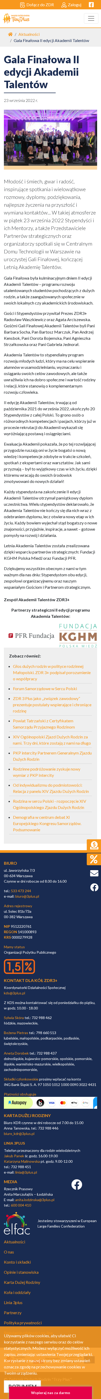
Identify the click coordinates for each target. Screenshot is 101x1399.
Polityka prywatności (23, 1322)
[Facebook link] (76, 1187)
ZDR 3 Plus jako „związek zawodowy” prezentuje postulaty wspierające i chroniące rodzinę (52, 704)
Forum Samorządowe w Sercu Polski (45, 688)
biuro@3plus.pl (27, 896)
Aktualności (29, 34)
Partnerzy (12, 1312)
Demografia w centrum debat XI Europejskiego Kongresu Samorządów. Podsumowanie (47, 823)
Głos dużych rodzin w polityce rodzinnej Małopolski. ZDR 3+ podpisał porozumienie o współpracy (52, 672)
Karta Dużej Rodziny (22, 1282)
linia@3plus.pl (26, 1172)
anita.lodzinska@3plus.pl (34, 1199)
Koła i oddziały (17, 1292)
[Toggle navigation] (91, 18)
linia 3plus (14, 1143)
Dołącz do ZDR (40, 4)
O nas (9, 1251)
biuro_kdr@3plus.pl (19, 1133)
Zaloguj (74, 4)
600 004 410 (21, 1205)
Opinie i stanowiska (21, 1272)
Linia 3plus (13, 1302)
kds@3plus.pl (14, 993)
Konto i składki (17, 1261)
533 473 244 (21, 891)
